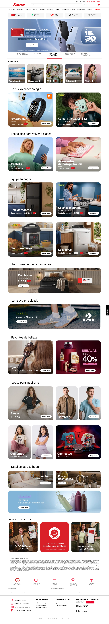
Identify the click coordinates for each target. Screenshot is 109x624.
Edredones (72, 590)
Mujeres (12, 9)
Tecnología (81, 9)
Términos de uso (40, 609)
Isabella (17, 590)
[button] (102, 73)
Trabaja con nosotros (21, 603)
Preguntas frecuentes (41, 602)
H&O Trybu (10, 592)
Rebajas (97, 9)
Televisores (88, 590)
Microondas (79, 590)
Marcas (89, 9)
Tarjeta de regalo (80, 1)
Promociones (39, 610)
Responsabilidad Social (61, 603)
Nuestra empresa (60, 602)
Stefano (17, 592)
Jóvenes (28, 9)
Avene (22, 564)
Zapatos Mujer (63, 590)
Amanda (24, 590)
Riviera (38, 592)
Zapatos (42, 9)
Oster (45, 592)
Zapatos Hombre (63, 592)
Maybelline (89, 563)
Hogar (57, 9)
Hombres (20, 9)
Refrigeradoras (80, 592)
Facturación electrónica (22, 610)
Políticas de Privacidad (41, 603)
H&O (9, 590)
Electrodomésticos (68, 9)
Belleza (49, 9)
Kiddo (30, 592)
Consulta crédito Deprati (94, 1)
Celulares (88, 592)
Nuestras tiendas (20, 600)
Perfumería (95, 590)
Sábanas (72, 592)
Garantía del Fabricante (41, 607)
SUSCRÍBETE (90, 602)
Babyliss (19, 564)
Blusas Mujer (54, 590)
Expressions (31, 590)
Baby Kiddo (39, 590)
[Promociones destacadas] (54, 51)
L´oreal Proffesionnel (13, 564)
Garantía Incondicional (41, 605)
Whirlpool (46, 590)
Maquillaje (95, 592)
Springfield (24, 592)
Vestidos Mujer (54, 592)
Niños (35, 9)
